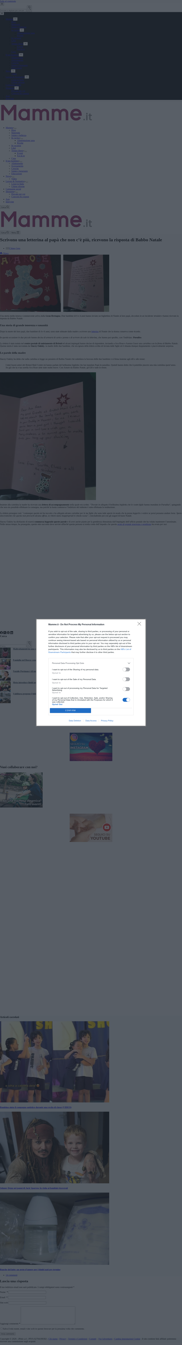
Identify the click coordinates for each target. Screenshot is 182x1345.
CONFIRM (70, 710)
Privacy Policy (107, 720)
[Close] (140, 624)
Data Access (91, 720)
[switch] (126, 669)
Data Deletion (75, 720)
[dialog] (91, 672)
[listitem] (91, 663)
